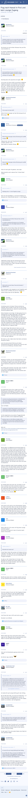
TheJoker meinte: (6, 675)
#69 (26, 589)
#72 (26, 649)
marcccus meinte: (6, 188)
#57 (26, 212)
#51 (26, 30)
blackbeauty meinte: (6, 107)
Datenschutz (24, 790)
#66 (26, 525)
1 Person (5, 375)
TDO (7, 518)
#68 (26, 574)
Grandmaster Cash (10, 666)
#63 (26, 445)
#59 (26, 278)
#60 (26, 303)
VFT (2, 787)
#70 (26, 613)
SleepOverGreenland (11, 97)
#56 (26, 185)
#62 (26, 387)
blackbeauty (8, 24)
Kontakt (2, 790)
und (13, 621)
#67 (26, 543)
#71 (26, 633)
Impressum (7, 790)
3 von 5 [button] (14, 773)
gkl (6, 206)
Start (6, 792)
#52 (26, 65)
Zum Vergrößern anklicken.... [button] (14, 688)
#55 (26, 155)
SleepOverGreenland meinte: (8, 69)
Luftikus (8, 496)
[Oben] (8, 792)
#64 (26, 482)
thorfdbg (8, 536)
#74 (26, 711)
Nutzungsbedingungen (15, 790)
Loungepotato (9, 704)
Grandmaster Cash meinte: (7, 747)
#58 (26, 246)
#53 (26, 103)
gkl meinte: (4, 249)
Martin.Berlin (9, 583)
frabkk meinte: (5, 36)
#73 (26, 672)
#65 (26, 503)
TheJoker (8, 297)
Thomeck (8, 178)
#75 (26, 744)
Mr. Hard (8, 606)
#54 (26, 130)
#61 (26, 357)
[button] (2, 2)
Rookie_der (4, 12)
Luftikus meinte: (5, 546)
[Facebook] (26, 795)
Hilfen (2, 792)
